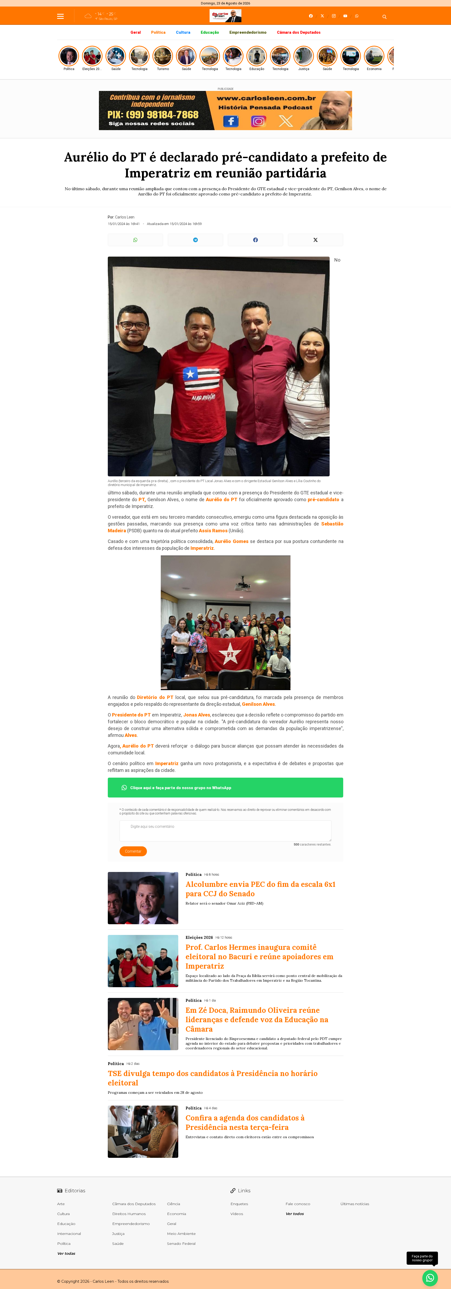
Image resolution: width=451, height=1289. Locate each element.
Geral (135, 32)
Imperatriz (202, 548)
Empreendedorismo (247, 32)
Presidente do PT (131, 715)
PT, (141, 499)
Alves (131, 735)
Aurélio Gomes (232, 541)
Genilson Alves (258, 704)
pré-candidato (323, 499)
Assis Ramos (213, 530)
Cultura (183, 32)
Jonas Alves (196, 715)
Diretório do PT (155, 697)
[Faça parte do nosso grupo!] (430, 1275)
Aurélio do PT (222, 499)
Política (158, 32)
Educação (210, 32)
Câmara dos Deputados (299, 32)
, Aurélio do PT (137, 746)
